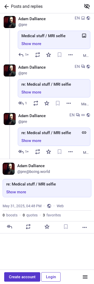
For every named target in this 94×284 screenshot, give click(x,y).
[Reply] (9, 226)
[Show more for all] (87, 6)
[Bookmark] (59, 55)
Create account (22, 277)
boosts (10, 215)
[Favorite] (48, 55)
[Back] (5, 6)
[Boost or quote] (37, 55)
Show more (31, 43)
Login (51, 277)
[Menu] (85, 277)
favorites (52, 215)
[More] (70, 55)
